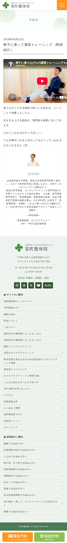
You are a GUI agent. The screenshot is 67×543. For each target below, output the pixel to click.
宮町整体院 (24, 526)
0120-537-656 (42, 261)
